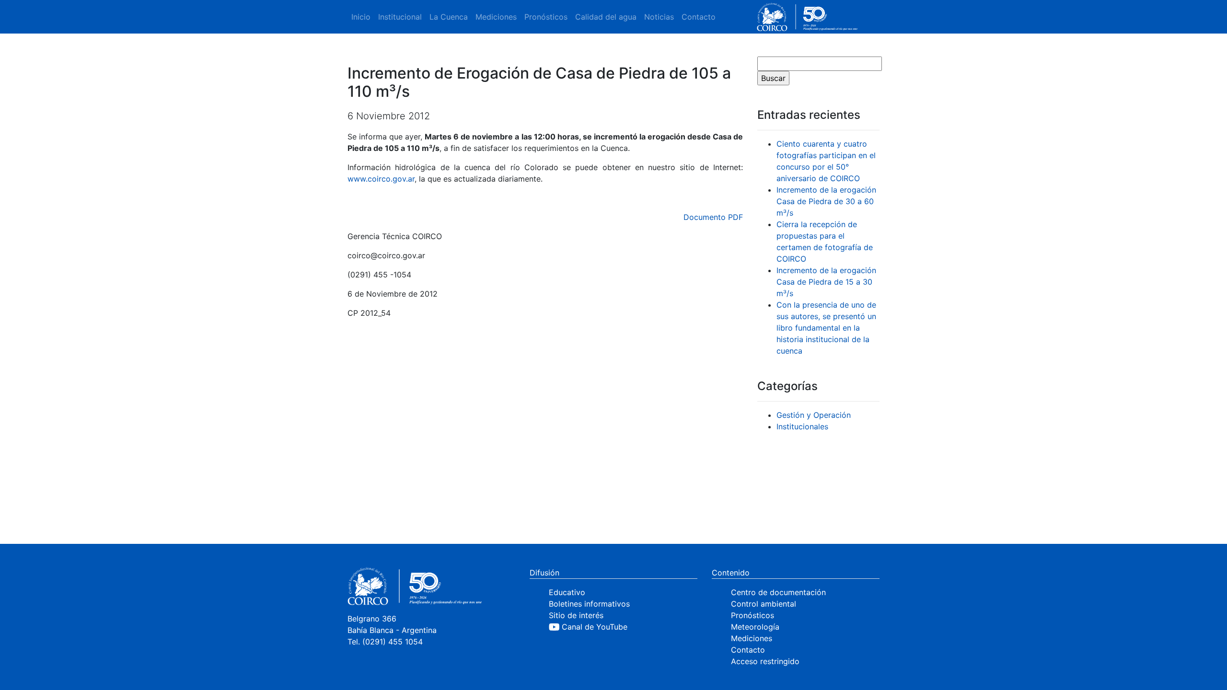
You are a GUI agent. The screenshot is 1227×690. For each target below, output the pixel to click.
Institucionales (802, 426)
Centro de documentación (778, 592)
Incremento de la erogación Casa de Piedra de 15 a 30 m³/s (826, 281)
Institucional (400, 17)
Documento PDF (713, 217)
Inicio (360, 17)
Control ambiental (763, 604)
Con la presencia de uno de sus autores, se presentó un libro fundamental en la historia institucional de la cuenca (826, 328)
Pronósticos (545, 17)
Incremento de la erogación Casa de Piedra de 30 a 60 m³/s (826, 201)
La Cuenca (448, 17)
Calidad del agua (606, 17)
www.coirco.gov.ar (381, 179)
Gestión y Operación (813, 415)
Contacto (699, 17)
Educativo (567, 592)
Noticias (659, 17)
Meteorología (755, 627)
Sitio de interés (576, 615)
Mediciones (496, 17)
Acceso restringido (765, 661)
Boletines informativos (589, 604)
